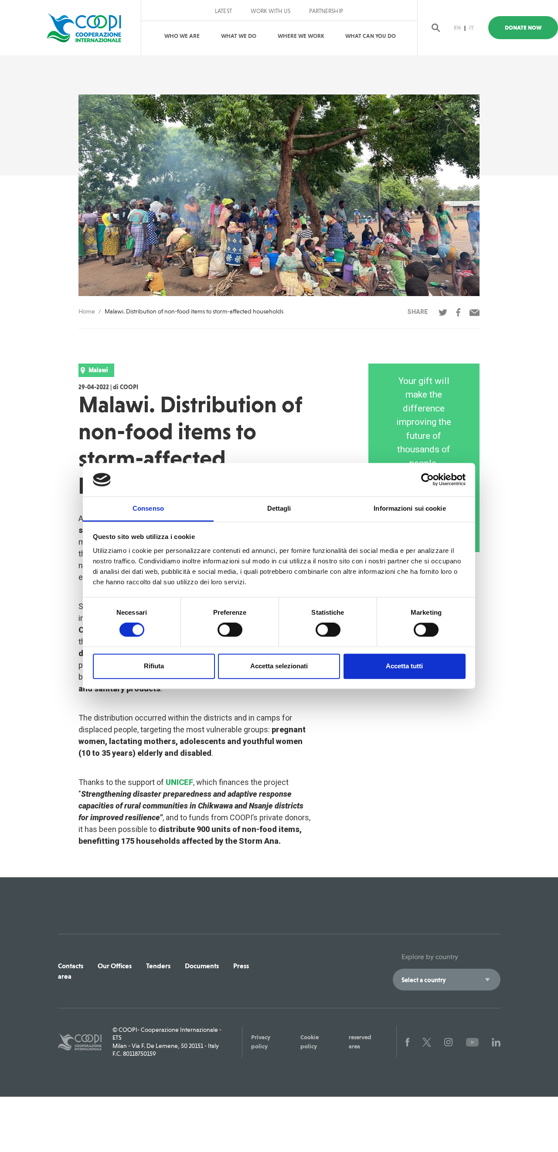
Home (86, 311)
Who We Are (182, 36)
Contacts (70, 966)
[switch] (230, 630)
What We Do (238, 36)
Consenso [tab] (148, 508)
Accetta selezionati (279, 666)
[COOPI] (88, 28)
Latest (223, 11)
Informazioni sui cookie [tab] (410, 508)
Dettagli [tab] (279, 508)
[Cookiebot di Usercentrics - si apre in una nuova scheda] (427, 479)
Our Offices (115, 966)
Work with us (271, 11)
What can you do (370, 36)
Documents (202, 966)
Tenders (158, 966)
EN (457, 27)
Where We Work (301, 36)
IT (471, 27)
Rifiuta (154, 666)
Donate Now (523, 27)
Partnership (326, 11)
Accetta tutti (404, 666)
